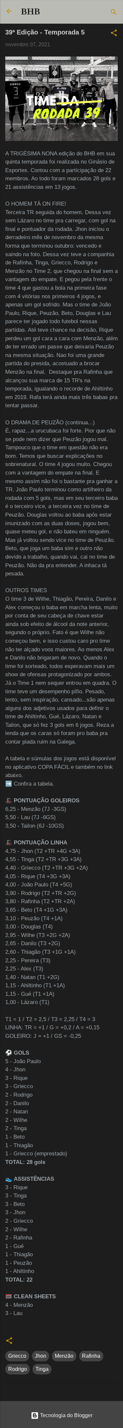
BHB (30, 11)
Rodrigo (17, 1369)
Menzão (64, 1356)
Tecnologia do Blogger (65, 1415)
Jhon (40, 1356)
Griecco (17, 1356)
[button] (114, 34)
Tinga (42, 1369)
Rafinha (91, 1356)
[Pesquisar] (114, 13)
